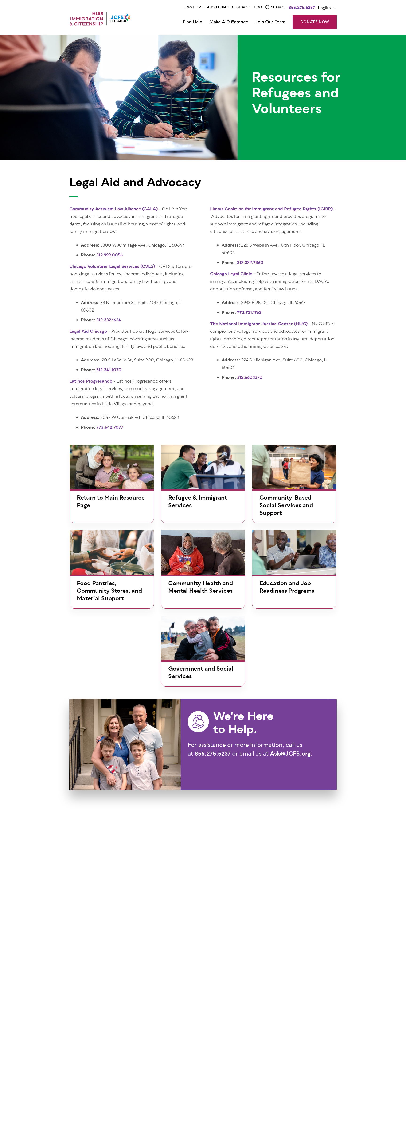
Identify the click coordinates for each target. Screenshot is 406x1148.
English (324, 8)
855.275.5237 (302, 8)
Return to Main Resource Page (111, 501)
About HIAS (218, 7)
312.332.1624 (108, 320)
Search (278, 7)
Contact (240, 7)
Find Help (192, 22)
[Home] (100, 18)
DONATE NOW (314, 22)
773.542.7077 (109, 427)
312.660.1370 (249, 377)
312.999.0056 (109, 255)
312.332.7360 (250, 263)
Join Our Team (270, 22)
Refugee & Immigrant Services (197, 501)
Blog (257, 7)
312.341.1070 (108, 370)
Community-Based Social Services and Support (286, 505)
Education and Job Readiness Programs (286, 587)
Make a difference (228, 22)
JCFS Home (193, 7)
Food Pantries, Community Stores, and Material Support (109, 591)
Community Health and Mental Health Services (200, 587)
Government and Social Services (200, 672)
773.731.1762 (249, 312)
